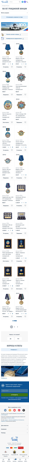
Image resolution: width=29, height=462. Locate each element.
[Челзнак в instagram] (19, 410)
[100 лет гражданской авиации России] (14, 373)
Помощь (3, 432)
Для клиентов (4, 425)
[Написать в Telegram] (22, 2)
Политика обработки (13, 420)
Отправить (14, 394)
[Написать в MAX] (25, 2)
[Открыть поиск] (20, 2)
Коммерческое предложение (14, 38)
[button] (14, 2)
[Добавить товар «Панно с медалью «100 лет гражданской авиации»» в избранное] (25, 261)
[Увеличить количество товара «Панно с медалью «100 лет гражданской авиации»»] (26, 258)
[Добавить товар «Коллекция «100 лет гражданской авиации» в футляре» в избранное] (11, 233)
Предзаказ (6, 94)
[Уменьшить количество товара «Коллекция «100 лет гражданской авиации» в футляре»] (8, 230)
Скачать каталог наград (12, 34)
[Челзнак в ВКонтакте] (5, 410)
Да (10, 338)
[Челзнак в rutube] (24, 410)
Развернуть (14, 349)
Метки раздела (5, 12)
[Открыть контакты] (27, 2)
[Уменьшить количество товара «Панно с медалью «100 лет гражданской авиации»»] (22, 258)
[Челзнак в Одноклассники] (10, 410)
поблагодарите (4, 414)
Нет (18, 338)
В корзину (6, 67)
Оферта (6, 420)
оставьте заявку (10, 418)
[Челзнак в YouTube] (14, 410)
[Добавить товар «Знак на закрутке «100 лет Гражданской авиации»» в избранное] (11, 122)
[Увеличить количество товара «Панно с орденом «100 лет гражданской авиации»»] (12, 286)
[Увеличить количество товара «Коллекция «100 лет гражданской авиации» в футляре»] (12, 230)
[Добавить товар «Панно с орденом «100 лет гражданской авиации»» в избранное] (11, 288)
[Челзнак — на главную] (4, 2)
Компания (3, 429)
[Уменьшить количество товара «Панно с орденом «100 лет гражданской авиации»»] (8, 286)
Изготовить (6, 122)
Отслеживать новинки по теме (14, 17)
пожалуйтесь (20, 413)
